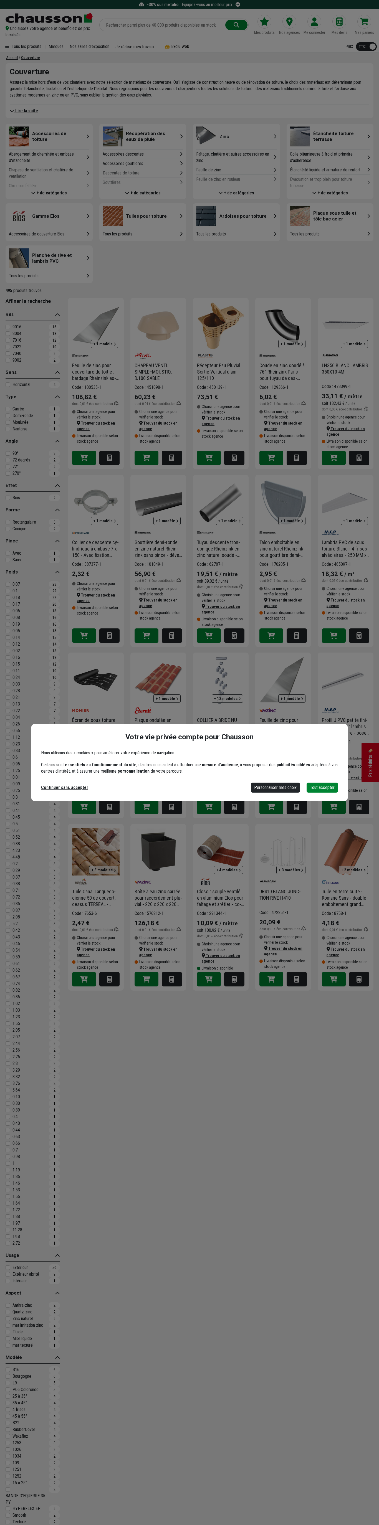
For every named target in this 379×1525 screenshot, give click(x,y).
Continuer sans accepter (64, 787)
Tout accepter (322, 787)
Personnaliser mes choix (275, 787)
